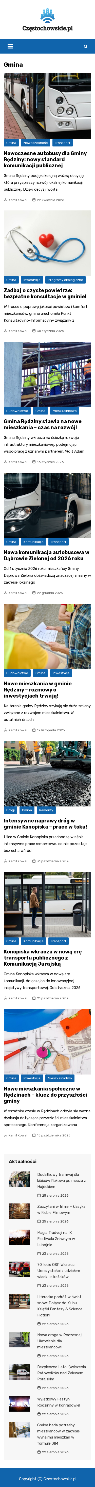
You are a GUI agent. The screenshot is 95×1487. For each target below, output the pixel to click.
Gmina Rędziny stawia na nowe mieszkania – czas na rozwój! (43, 424)
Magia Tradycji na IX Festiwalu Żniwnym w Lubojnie (56, 1238)
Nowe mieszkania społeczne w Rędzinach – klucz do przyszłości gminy (45, 1095)
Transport (62, 143)
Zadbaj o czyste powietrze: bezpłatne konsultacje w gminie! (45, 293)
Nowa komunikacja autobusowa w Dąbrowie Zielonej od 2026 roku (46, 555)
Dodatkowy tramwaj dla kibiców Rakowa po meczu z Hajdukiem (61, 1180)
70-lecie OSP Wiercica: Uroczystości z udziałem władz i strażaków (58, 1270)
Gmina (11, 143)
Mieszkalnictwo (65, 411)
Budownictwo (17, 411)
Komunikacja (34, 542)
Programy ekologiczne (65, 280)
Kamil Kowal (18, 200)
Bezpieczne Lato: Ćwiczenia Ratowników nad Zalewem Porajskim (61, 1373)
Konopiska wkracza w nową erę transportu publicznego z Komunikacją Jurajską (43, 958)
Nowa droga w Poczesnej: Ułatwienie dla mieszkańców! (59, 1341)
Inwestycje (32, 280)
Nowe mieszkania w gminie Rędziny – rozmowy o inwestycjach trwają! (38, 690)
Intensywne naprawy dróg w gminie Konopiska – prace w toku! (45, 824)
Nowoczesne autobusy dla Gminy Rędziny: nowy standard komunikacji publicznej (45, 159)
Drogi (10, 810)
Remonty (46, 810)
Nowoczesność (36, 143)
